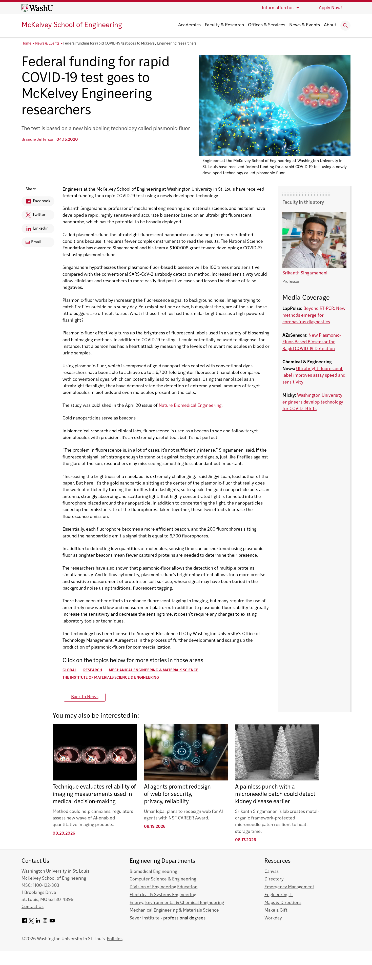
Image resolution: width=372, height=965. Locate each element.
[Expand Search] (345, 26)
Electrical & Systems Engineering (163, 895)
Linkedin (35, 230)
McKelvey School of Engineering (72, 25)
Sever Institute (145, 918)
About (330, 25)
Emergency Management (289, 887)
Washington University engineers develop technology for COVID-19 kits (312, 402)
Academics (189, 25)
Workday (273, 918)
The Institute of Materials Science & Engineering (111, 678)
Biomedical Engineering (153, 872)
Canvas (271, 872)
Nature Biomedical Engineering (190, 406)
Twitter (34, 216)
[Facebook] (25, 922)
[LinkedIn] (38, 922)
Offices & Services (266, 25)
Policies (114, 939)
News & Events (304, 25)
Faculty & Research (224, 25)
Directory (274, 879)
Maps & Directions (282, 903)
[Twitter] (31, 922)
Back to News (84, 697)
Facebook (36, 202)
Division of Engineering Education (163, 887)
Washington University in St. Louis (55, 871)
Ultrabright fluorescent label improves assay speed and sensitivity (313, 376)
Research (92, 670)
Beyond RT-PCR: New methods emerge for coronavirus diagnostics (313, 315)
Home (26, 44)
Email (36, 242)
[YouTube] (52, 922)
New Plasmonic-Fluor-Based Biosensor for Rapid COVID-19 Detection (311, 342)
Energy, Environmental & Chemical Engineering (177, 903)
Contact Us (33, 907)
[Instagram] (45, 922)
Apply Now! (330, 8)
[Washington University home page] (37, 8)
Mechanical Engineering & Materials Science (153, 670)
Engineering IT (278, 895)
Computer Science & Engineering (163, 879)
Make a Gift (275, 910)
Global (69, 670)
